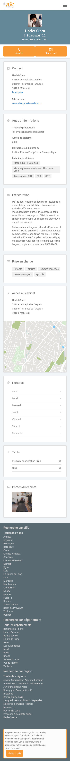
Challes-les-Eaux (12, 553)
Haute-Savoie (10, 635)
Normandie (9, 707)
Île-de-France (10, 717)
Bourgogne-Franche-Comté (17, 690)
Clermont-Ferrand (12, 560)
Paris (6, 652)
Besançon (8, 543)
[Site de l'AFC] (8, 5)
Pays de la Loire (11, 710)
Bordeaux (8, 547)
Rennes (7, 601)
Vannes (7, 614)
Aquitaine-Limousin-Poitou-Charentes (23, 683)
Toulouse (8, 611)
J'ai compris (14, 753)
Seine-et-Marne (11, 659)
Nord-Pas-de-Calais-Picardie (18, 703)
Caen (6, 550)
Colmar (7, 563)
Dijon (6, 567)
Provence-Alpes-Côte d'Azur (17, 714)
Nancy (6, 591)
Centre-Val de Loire (13, 697)
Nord (6, 649)
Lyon (5, 577)
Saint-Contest (10, 604)
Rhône (6, 656)
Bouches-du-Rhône (13, 628)
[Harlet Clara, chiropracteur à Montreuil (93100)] (35, 20)
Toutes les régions (14, 676)
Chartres (8, 557)
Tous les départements (17, 625)
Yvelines (7, 666)
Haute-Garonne (11, 632)
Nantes (7, 594)
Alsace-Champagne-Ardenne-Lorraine (23, 680)
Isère (5, 642)
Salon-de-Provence (13, 608)
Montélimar (9, 587)
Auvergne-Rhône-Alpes (15, 686)
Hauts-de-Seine (11, 639)
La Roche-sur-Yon (12, 574)
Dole (5, 570)
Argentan (8, 540)
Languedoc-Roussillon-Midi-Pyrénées (22, 700)
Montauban (9, 584)
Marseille (8, 580)
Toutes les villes (13, 532)
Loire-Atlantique (11, 645)
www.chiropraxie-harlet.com (27, 103)
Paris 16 (7, 597)
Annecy (7, 536)
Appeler (19, 92)
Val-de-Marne (10, 662)
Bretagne (8, 693)
